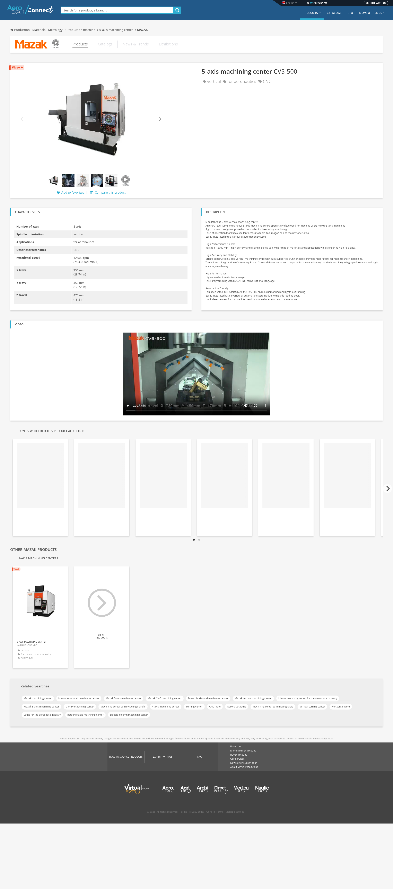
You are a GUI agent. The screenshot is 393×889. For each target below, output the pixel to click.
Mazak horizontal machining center (208, 698)
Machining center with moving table (273, 706)
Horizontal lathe (341, 706)
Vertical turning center (312, 706)
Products (310, 13)
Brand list (235, 746)
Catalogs (334, 13)
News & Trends (370, 13)
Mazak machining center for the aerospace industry (307, 698)
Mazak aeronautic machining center (78, 698)
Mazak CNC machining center (165, 698)
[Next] (160, 119)
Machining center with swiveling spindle (123, 706)
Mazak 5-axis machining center (123, 698)
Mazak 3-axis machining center (41, 706)
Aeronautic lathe (236, 706)
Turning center (194, 706)
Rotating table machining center (85, 714)
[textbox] (117, 10)
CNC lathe (215, 706)
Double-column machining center (129, 714)
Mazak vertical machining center (253, 698)
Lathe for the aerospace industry (42, 714)
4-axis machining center (165, 706)
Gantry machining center (80, 706)
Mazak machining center (38, 698)
